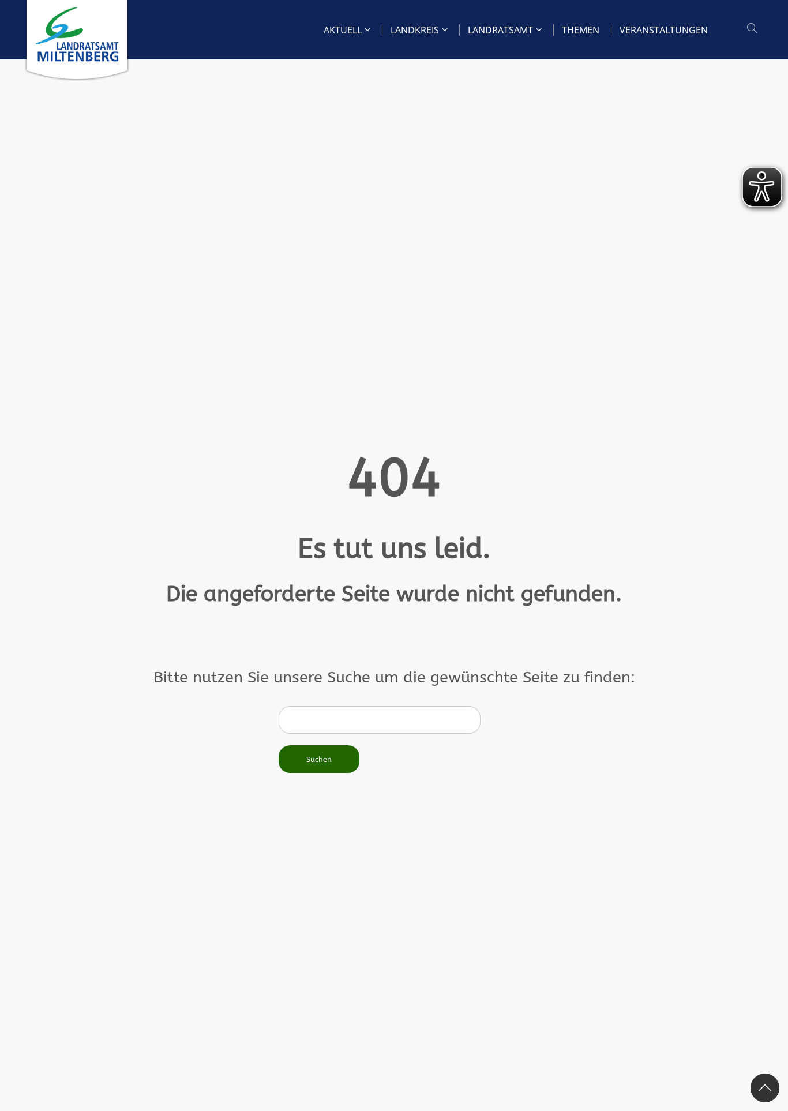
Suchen (319, 759)
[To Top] (765, 1088)
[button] (753, 29)
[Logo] (77, 40)
